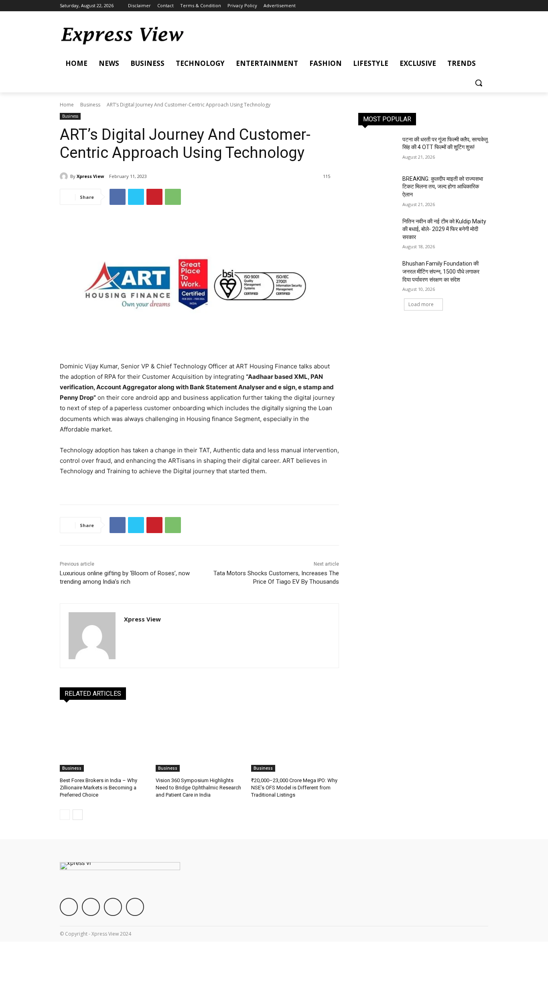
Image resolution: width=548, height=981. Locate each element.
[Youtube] (483, 5)
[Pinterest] (154, 197)
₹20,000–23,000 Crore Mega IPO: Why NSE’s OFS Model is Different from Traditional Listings (294, 787)
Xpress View (90, 176)
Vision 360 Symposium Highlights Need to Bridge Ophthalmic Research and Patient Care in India (198, 787)
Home (67, 104)
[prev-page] (65, 814)
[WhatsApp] (173, 197)
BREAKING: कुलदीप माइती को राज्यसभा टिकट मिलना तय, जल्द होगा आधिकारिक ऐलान (442, 187)
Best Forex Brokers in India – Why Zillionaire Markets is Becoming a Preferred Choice (98, 787)
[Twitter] (461, 5)
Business (90, 104)
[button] (478, 82)
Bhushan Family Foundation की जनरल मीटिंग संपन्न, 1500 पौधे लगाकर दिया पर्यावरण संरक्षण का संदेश (440, 271)
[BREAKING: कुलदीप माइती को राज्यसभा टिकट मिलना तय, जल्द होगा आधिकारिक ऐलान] (377, 188)
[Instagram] (450, 5)
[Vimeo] (472, 5)
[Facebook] (439, 5)
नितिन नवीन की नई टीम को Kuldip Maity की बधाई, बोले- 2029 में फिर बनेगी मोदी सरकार (444, 229)
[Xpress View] (65, 176)
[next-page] (78, 814)
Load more (421, 304)
